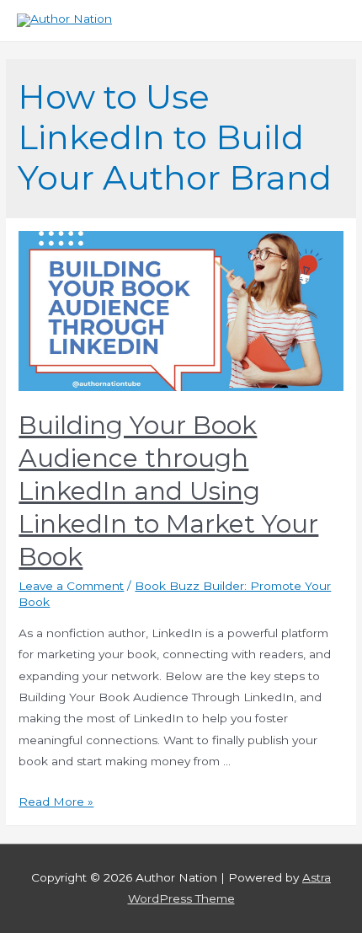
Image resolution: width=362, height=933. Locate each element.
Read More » (56, 801)
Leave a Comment (71, 586)
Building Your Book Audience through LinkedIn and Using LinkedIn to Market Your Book (168, 491)
